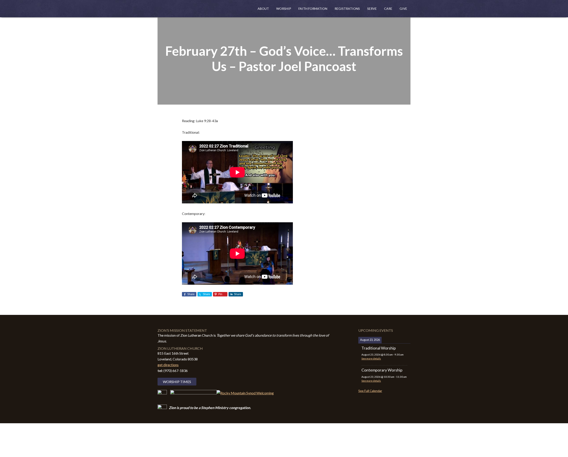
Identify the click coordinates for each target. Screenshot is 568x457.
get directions (168, 365)
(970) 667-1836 (176, 370)
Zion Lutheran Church (202, 9)
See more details (371, 358)
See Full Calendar (370, 391)
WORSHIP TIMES (177, 382)
